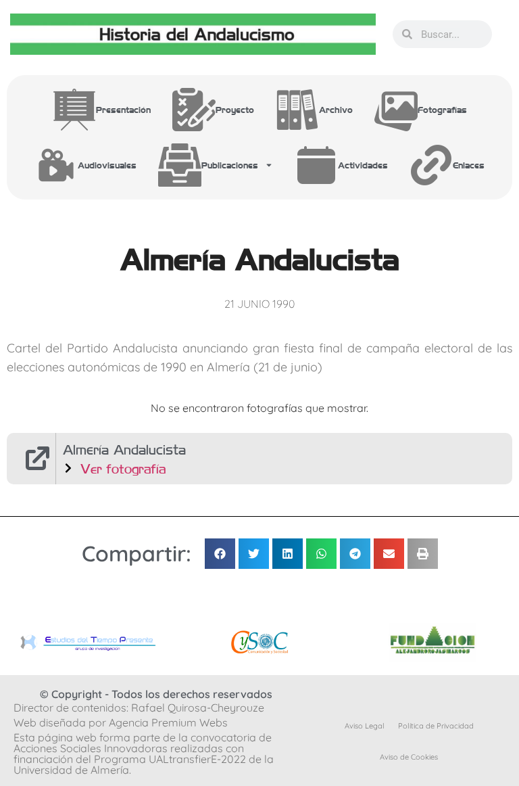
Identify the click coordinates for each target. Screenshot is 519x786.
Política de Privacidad (436, 726)
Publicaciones (229, 165)
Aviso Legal (365, 726)
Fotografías (442, 109)
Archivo (336, 109)
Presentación (123, 109)
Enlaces (469, 165)
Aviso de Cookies (409, 757)
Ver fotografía (123, 468)
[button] (220, 553)
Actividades (363, 165)
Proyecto (235, 109)
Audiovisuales (107, 165)
